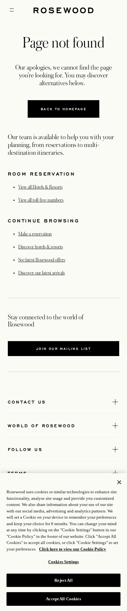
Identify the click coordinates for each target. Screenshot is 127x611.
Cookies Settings (63, 561)
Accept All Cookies (63, 598)
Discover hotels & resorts (40, 246)
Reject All (63, 580)
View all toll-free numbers (41, 200)
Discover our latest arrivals (41, 272)
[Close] (119, 482)
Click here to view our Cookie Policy (72, 549)
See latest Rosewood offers (41, 259)
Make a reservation (35, 233)
